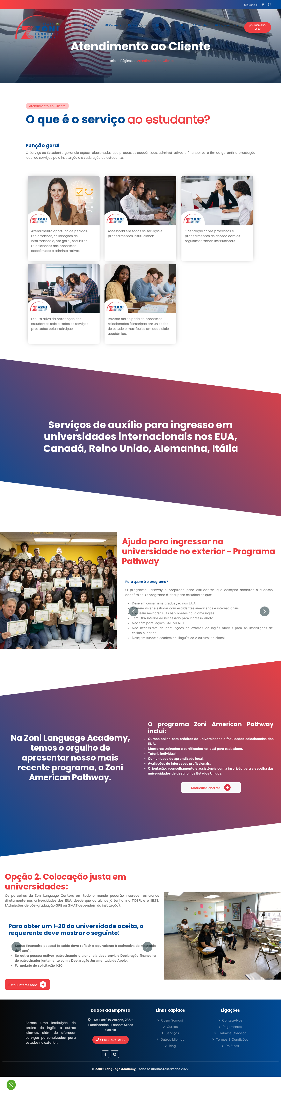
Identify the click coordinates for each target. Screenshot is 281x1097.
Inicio (69, 29)
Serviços (137, 25)
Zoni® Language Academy (115, 1080)
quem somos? (90, 27)
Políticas (232, 1057)
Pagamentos (226, 25)
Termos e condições (232, 1051)
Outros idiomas (162, 27)
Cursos (113, 25)
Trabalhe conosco (232, 1044)
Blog (182, 29)
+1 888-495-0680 (258, 27)
